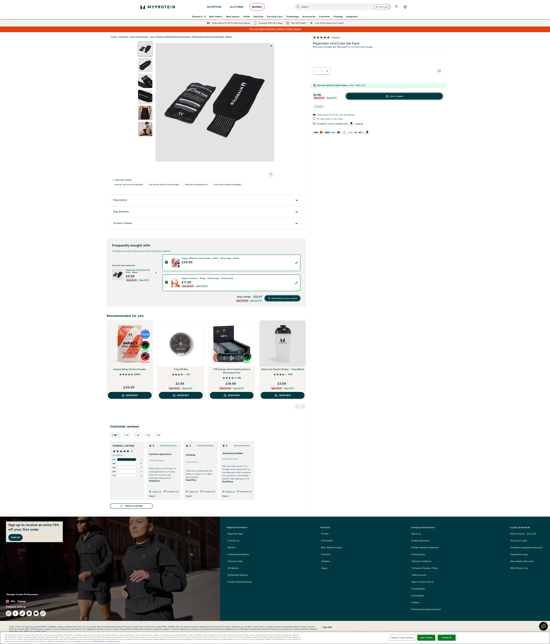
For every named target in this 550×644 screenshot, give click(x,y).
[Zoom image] (271, 46)
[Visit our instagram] (8, 613)
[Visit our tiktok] (22, 613)
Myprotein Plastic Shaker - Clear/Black (282, 369)
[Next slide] (305, 366)
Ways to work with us (422, 582)
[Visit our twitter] (29, 613)
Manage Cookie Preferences (22, 594)
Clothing (338, 16)
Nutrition (258, 16)
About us (416, 533)
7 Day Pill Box (180, 369)
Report (152, 496)
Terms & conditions (421, 561)
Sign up (15, 537)
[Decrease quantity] (317, 71)
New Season (232, 16)
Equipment (352, 16)
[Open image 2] (145, 64)
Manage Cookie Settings (402, 638)
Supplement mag (519, 554)
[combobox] (342, 6)
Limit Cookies (426, 638)
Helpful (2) (230, 492)
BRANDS (257, 6)
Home (114, 36)
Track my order (234, 561)
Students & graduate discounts (526, 547)
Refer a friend (523, 533)
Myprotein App (235, 533)
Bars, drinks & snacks (331, 547)
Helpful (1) (156, 492)
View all (359, 124)
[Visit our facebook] (15, 613)
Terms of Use (114, 641)
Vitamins (325, 561)
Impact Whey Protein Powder (129, 369)
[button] (543, 626)
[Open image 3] (145, 80)
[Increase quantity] (327, 71)
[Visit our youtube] (36, 613)
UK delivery (233, 568)
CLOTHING (236, 6)
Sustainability (418, 588)
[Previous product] (297, 406)
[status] (322, 71)
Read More (154, 481)
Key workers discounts (522, 561)
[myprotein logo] (158, 7)
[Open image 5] (145, 113)
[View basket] (405, 7)
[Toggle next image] (271, 174)
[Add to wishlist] (439, 71)
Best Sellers (215, 16)
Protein (325, 533)
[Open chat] (43, 613)
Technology (292, 16)
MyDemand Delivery (237, 575)
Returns (231, 547)
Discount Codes (518, 540)
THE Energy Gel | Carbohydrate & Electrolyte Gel (231, 371)
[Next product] (303, 406)
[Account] (396, 7)
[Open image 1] (145, 48)
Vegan (324, 568)
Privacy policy (418, 554)
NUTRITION (214, 6)
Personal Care (274, 16)
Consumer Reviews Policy (424, 568)
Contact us (233, 540)
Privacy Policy (99, 641)
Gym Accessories (139, 36)
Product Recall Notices (239, 582)
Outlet (246, 16)
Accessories (309, 16)
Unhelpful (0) (173, 491)
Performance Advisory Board (426, 609)
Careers (415, 602)
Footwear (324, 16)
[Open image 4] (145, 96)
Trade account (418, 575)
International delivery (238, 554)
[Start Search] (298, 6)
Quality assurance (420, 540)
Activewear (327, 540)
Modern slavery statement (425, 547)
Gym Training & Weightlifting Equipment (170, 36)
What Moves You (519, 568)
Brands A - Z (199, 16)
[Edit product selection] (296, 262)
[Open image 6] (145, 129)
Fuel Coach (383, 7)
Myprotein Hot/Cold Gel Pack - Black (211, 36)
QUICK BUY (132, 395)
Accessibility (417, 595)
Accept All (446, 638)
